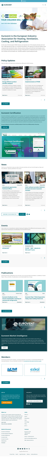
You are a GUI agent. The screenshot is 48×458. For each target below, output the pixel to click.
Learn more (6, 422)
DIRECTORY (5, 127)
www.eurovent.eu (30, 440)
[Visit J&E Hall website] (12, 370)
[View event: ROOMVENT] (12, 239)
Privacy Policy (12, 454)
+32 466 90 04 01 (30, 436)
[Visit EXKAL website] (35, 370)
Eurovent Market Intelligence (7, 433)
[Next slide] (44, 100)
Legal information (22, 454)
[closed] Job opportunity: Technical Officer (9, 188)
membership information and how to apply (32, 361)
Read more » (4, 95)
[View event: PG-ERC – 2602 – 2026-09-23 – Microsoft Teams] (35, 239)
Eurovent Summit (4, 439)
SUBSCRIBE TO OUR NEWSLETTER (10, 214)
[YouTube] (29, 214)
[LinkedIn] (27, 214)
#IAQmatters (3, 440)
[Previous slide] (41, 100)
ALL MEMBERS (6, 382)
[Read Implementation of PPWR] (35, 72)
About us (26, 414)
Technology (27, 422)
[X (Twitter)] (29, 448)
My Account (11, 21)
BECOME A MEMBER (7, 402)
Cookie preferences (34, 454)
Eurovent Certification (5, 431)
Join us (26, 425)
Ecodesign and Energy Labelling (8, 74)
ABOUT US (4, 21)
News (26, 420)
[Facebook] (24, 448)
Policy (26, 423)
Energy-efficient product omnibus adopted (9, 82)
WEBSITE (4, 347)
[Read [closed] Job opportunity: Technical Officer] (12, 178)
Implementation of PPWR (32, 82)
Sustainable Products (6, 76)
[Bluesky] (22, 448)
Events (26, 416)
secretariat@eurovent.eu (32, 438)
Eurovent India (4, 437)
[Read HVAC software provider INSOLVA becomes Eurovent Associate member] (35, 178)
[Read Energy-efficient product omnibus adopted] (12, 72)
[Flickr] (31, 404)
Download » (19, 302)
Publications (27, 418)
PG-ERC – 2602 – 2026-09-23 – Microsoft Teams (33, 249)
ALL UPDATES (5, 103)
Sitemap (28, 454)
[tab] (22, 29)
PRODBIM (3, 442)
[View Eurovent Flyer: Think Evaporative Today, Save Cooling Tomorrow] (35, 286)
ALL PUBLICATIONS (7, 311)
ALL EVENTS (5, 261)
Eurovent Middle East (5, 435)
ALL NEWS (22, 214)
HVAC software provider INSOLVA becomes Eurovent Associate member (35, 188)
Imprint (17, 454)
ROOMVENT (5, 248)
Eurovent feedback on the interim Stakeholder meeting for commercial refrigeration (11, 298)
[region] (23, 19)
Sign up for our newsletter (6, 423)
